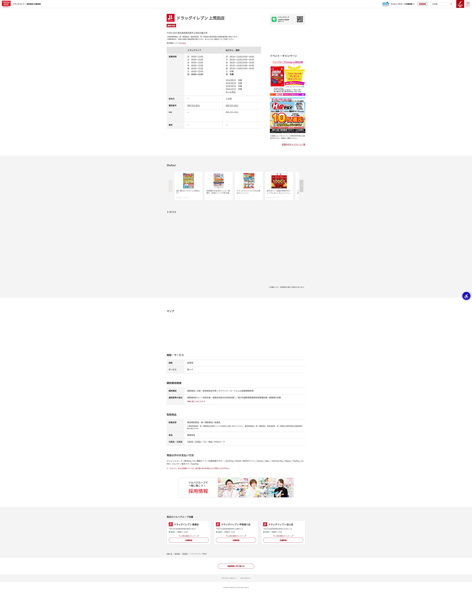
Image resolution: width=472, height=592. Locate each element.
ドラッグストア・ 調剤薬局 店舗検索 (27, 4)
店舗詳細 (188, 540)
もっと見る (231, 91)
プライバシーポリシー (228, 578)
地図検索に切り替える (236, 566)
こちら (183, 43)
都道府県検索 (460, 5)
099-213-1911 (232, 105)
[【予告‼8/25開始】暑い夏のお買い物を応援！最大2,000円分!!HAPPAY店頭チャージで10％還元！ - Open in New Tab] (287, 99)
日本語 (434, 4)
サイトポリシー (245, 578)
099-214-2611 (193, 105)
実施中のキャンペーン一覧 (293, 144)
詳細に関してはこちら (195, 401)
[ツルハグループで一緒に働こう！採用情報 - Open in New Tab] (236, 488)
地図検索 (422, 4)
